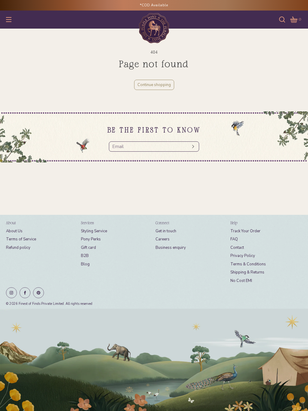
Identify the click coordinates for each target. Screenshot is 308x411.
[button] (282, 19)
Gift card (88, 247)
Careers (163, 239)
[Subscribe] (191, 146)
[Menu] (13, 19)
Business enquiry (171, 247)
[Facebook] (25, 292)
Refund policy (18, 247)
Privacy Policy (242, 255)
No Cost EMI (241, 280)
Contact (237, 247)
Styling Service (94, 231)
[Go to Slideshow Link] (154, 360)
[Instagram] (11, 292)
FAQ (234, 239)
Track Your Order (245, 231)
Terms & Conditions (248, 264)
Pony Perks (91, 239)
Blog (85, 264)
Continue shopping (154, 85)
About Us (14, 231)
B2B (85, 255)
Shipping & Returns (247, 272)
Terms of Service (21, 239)
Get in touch (166, 231)
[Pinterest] (38, 292)
